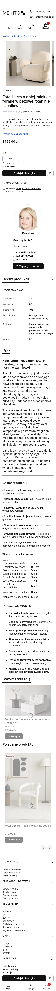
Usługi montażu (10, 966)
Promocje (7, 972)
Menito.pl (6, 36)
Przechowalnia (9, 875)
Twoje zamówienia (11, 869)
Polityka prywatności (13, 924)
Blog (4, 949)
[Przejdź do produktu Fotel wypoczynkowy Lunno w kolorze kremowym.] (28, 700)
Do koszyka (14, 736)
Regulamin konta (10, 927)
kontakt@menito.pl (44, 16)
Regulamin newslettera (14, 930)
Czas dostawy (9, 895)
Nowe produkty (10, 969)
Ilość (4, 153)
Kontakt (6, 943)
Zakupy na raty (10, 898)
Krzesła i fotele (29, 36)
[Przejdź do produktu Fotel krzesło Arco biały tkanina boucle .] (28, 787)
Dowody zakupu (10, 889)
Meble (17, 36)
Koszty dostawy (10, 892)
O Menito (7, 946)
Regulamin (7, 911)
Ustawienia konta (11, 872)
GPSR (5, 914)
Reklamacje (8, 921)
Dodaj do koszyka (24, 173)
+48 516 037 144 (24, 256)
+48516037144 (42, 11)
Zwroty (6, 917)
